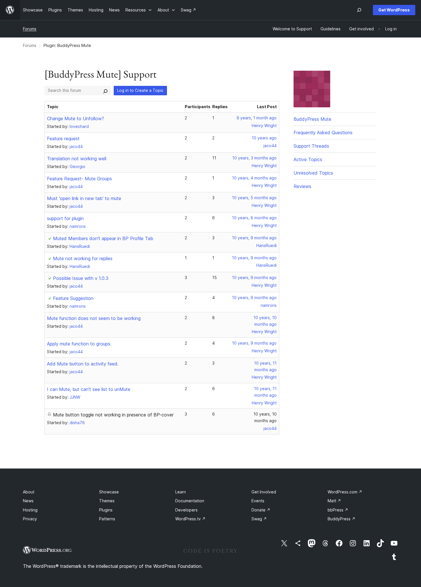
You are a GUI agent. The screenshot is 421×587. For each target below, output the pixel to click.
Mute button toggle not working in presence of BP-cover (113, 415)
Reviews (302, 186)
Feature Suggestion (73, 298)
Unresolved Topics (313, 173)
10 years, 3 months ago (254, 157)
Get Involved (263, 491)
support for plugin (65, 218)
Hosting (30, 509)
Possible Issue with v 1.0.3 (81, 278)
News (28, 500)
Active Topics (308, 159)
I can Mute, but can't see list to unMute (88, 389)
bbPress (338, 509)
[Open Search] (359, 10)
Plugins (106, 509)
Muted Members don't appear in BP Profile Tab (103, 238)
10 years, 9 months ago (254, 237)
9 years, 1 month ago (257, 117)
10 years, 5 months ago (254, 197)
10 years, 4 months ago (254, 177)
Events (257, 500)
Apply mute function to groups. (79, 344)
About (28, 491)
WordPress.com (345, 491)
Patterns (107, 518)
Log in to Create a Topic (140, 90)
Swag (259, 518)
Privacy (30, 518)
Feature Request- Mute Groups (79, 178)
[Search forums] (105, 90)
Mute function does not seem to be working (94, 318)
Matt (334, 500)
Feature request (63, 138)
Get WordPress (394, 9)
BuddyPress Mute (312, 119)
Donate (260, 509)
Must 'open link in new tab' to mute (84, 198)
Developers (186, 509)
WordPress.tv (190, 518)
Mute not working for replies (83, 258)
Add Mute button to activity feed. (83, 364)
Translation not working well (76, 158)
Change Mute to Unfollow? (75, 118)
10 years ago (264, 137)
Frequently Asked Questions (323, 132)
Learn (180, 491)
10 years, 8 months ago (254, 217)
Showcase (109, 491)
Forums (29, 28)
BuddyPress (341, 518)
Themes (107, 500)
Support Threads (311, 146)
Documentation (189, 500)
